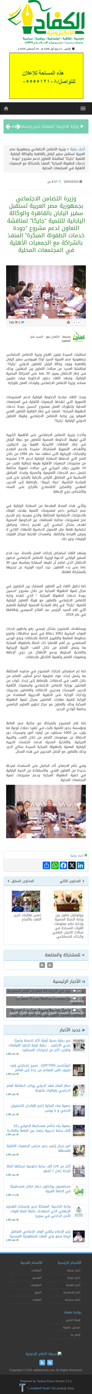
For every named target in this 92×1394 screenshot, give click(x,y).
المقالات (36, 1270)
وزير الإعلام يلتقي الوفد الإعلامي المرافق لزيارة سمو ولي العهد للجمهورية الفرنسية (40, 1233)
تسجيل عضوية (71, 1327)
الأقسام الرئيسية (69, 1263)
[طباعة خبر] (68, 322)
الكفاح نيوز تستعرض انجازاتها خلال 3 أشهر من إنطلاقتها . (50, 998)
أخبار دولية (77, 149)
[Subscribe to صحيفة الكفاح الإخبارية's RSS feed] (49, 965)
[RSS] (42, 965)
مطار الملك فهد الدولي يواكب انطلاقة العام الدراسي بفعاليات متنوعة (39, 1088)
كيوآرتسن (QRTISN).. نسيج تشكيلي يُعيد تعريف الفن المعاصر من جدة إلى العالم (40, 1067)
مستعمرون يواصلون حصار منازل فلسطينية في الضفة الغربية (40, 1188)
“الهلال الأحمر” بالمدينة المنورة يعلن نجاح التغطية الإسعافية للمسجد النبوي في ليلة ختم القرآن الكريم (46, 1010)
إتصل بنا (75, 1334)
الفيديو (37, 1277)
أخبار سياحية (72, 1299)
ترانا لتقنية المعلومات (42, 1388)
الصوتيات (35, 1285)
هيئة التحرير (73, 1320)
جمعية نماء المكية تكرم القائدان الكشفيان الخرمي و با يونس (41, 1108)
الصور (38, 1292)
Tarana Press (45, 1381)
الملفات (36, 1299)
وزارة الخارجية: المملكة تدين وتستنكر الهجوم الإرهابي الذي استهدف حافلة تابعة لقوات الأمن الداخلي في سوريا (38, 1211)
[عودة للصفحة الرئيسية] (46, 24)
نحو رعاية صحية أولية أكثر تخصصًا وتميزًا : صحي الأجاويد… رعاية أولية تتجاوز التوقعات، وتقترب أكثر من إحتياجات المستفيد (39, 1045)
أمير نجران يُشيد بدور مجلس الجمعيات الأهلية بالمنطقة (39, 1148)
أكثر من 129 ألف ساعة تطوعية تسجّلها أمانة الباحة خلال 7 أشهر (39, 1168)
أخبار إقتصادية (71, 1292)
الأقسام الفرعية (31, 1263)
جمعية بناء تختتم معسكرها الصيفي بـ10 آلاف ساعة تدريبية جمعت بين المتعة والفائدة (39, 1128)
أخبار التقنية (73, 1285)
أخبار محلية (73, 1270)
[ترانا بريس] (22, 1388)
